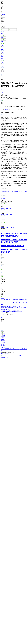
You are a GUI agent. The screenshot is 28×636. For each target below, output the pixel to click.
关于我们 (3, 336)
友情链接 (3, 340)
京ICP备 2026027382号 (6, 353)
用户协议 (3, 344)
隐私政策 (3, 345)
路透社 (6, 109)
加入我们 (3, 339)
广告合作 (3, 342)
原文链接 (3, 198)
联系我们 (3, 337)
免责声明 (3, 347)
